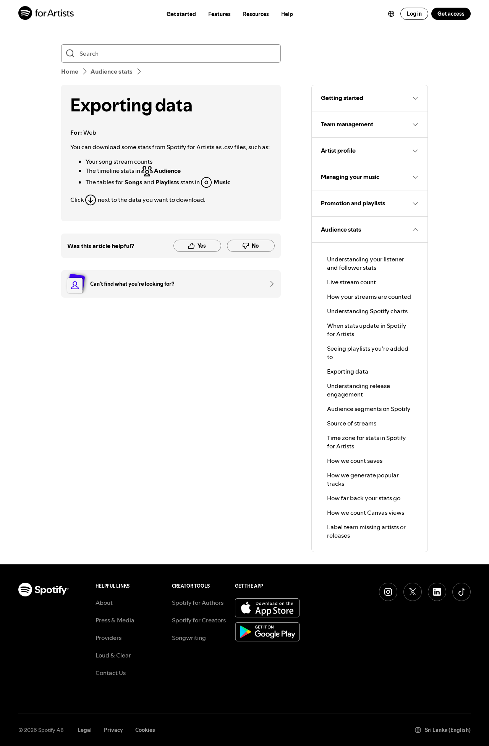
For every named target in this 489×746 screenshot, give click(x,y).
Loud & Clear (113, 655)
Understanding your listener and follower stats (365, 263)
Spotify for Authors (197, 602)
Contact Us (111, 673)
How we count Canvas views (365, 512)
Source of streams (351, 423)
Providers (108, 637)
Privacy (113, 730)
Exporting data (347, 371)
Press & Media (115, 620)
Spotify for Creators (199, 620)
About (104, 602)
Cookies (145, 730)
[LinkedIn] (437, 592)
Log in (414, 14)
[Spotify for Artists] (46, 14)
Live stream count (351, 282)
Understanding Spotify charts (367, 311)
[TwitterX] (412, 592)
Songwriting (189, 637)
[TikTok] (461, 592)
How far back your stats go (363, 498)
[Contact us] (269, 284)
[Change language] (391, 14)
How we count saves (354, 460)
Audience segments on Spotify (368, 408)
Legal (85, 730)
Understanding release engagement (358, 390)
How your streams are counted (369, 296)
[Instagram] (388, 592)
